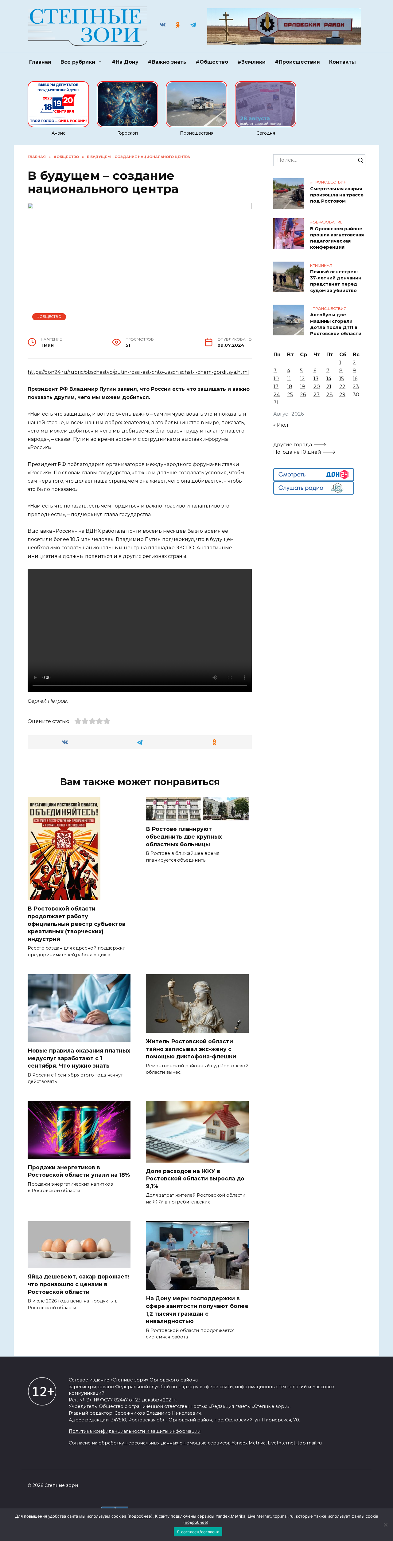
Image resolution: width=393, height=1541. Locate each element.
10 (276, 378)
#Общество (212, 62)
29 (342, 394)
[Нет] (385, 1525)
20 (316, 386)
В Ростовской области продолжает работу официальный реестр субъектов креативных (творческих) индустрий (77, 923)
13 (315, 378)
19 (302, 386)
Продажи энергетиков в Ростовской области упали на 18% (79, 1171)
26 (303, 394)
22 (342, 386)
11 (289, 378)
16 (355, 378)
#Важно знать (167, 62)
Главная (40, 62)
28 (329, 394)
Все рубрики (77, 62)
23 (356, 386)
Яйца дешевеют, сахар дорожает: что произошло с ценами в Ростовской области (78, 1284)
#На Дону (125, 62)
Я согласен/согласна (198, 1531)
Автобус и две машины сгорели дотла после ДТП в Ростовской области (335, 324)
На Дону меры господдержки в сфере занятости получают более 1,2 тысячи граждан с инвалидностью (197, 1309)
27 (316, 394)
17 (276, 386)
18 (289, 386)
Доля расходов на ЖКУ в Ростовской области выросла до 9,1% (195, 1178)
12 (302, 378)
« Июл (280, 425)
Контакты (342, 62)
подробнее (140, 1516)
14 (328, 378)
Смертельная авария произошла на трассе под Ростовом (337, 195)
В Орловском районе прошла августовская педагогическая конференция (337, 238)
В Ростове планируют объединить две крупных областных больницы (184, 836)
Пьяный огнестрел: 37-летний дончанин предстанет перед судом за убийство (335, 281)
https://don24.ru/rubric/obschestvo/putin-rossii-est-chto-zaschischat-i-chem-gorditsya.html (138, 372)
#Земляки (251, 62)
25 (290, 394)
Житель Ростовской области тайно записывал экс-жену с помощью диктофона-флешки (191, 1049)
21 (328, 386)
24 (277, 394)
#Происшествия (297, 62)
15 (341, 378)
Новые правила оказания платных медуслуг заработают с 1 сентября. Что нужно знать (79, 1058)
